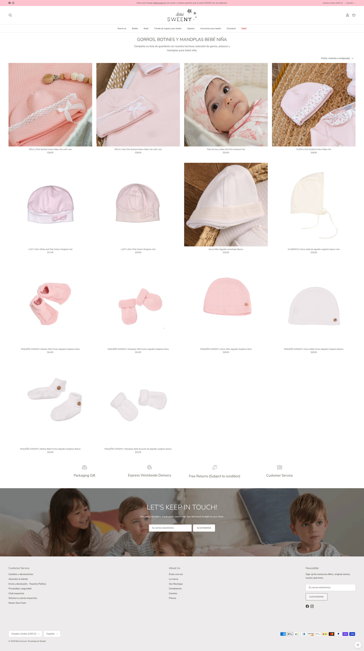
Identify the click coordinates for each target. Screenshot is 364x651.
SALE (243, 28)
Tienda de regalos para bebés (168, 28)
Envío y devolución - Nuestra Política (27, 583)
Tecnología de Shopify (37, 641)
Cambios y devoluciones (21, 574)
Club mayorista (16, 593)
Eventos (173, 593)
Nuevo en (122, 28)
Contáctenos (175, 588)
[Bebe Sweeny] (182, 15)
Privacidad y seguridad (20, 588)
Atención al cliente (18, 579)
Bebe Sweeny (21, 641)
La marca (173, 579)
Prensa (172, 598)
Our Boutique (176, 583)
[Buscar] (10, 15)
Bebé (146, 28)
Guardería (231, 28)
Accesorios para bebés (210, 28)
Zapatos (191, 28)
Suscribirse (204, 528)
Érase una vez (176, 574)
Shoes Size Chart (17, 603)
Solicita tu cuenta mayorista (23, 598)
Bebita (135, 28)
